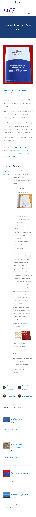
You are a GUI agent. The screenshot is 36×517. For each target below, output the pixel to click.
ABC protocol (16, 419)
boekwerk (15, 147)
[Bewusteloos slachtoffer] (6, 445)
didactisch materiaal (13, 154)
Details (18, 429)
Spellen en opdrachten (20, 473)
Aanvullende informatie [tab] (6, 172)
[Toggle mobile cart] (29, 13)
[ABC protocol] (6, 419)
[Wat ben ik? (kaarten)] (6, 495)
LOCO (14, 157)
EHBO (22, 154)
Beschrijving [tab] (6, 166)
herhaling (28, 154)
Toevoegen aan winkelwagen (9, 430)
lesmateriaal (7, 157)
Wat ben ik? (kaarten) (19, 495)
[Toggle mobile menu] (32, 13)
